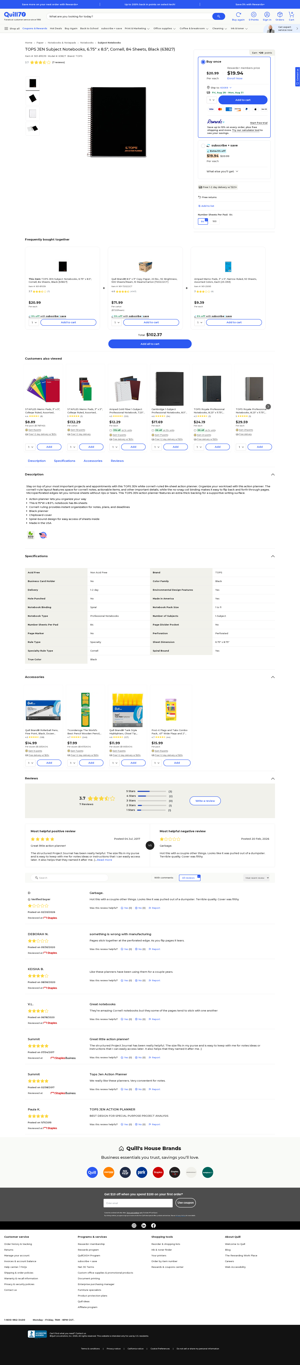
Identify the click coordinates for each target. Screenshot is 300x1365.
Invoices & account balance (20, 1261)
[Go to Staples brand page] (158, 1173)
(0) (171, 800)
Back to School (89, 28)
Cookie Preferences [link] (160, 1348)
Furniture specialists (89, 1289)
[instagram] (134, 1225)
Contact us (10, 1289)
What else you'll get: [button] (220, 171)
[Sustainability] (32, 535)
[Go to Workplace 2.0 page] (207, 1173)
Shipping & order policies (18, 1272)
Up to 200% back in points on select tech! (150, 4)
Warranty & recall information (21, 1278)
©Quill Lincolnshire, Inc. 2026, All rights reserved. (73, 1336)
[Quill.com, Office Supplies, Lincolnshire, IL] (37, 1334)
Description (37, 461)
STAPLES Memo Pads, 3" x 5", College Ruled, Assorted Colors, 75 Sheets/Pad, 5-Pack (43, 411)
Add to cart (243, 100)
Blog (228, 1249)
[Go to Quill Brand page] (92, 1173)
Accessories (93, 461)
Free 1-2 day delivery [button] (81, 434)
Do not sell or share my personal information (198, 1348)
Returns (8, 1249)
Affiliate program (87, 1307)
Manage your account (17, 1255)
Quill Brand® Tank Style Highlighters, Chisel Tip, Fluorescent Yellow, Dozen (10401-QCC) (125, 732)
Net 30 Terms (86, 1267)
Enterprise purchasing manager (96, 1284)
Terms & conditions (90, 1348)
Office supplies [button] (162, 28)
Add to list (207, 205)
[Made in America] (44, 535)
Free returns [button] (209, 197)
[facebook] (153, 1225)
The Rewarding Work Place (241, 1255)
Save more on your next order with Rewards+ (50, 4)
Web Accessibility (235, 1267)
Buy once (213, 61)
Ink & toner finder (161, 1249)
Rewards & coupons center (167, 1267)
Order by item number (164, 1261)
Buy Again (71, 28)
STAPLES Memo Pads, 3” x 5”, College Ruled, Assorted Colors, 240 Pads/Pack (85, 411)
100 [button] (214, 221)
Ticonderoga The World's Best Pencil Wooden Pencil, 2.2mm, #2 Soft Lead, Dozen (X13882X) (84, 732)
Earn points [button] (262, 52)
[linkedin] (144, 1225)
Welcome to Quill (235, 1244)
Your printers (158, 1255)
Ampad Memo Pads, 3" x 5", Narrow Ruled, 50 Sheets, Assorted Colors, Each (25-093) (225, 280)
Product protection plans (92, 1295)
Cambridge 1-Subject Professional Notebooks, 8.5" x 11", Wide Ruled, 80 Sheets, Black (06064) (170, 411)
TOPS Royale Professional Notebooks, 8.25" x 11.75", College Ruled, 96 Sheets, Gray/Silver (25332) (251, 411)
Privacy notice (113, 1348)
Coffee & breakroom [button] (192, 28)
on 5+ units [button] (127, 430)
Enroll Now (234, 78)
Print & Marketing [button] (135, 28)
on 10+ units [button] (168, 430)
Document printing (89, 1278)
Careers (229, 1261)
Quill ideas (84, 1301)
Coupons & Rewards (34, 28)
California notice (135, 1348)
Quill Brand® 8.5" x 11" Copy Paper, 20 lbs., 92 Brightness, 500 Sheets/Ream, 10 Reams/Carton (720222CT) (144, 280)
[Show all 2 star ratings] (152, 805)
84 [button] (202, 221)
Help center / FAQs (15, 1267)
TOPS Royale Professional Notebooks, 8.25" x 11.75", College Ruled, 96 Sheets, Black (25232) (209, 411)
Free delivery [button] (245, 434)
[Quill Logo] (15, 14)
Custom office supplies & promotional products (105, 1272)
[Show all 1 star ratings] (151, 810)
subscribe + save (111, 28)
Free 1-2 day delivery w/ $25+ (220, 187)
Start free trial (259, 122)
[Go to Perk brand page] (142, 1173)
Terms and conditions (133, 1213)
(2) (171, 796)
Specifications (64, 461)
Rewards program (88, 1249)
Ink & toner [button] (237, 28)
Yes (126, 907)
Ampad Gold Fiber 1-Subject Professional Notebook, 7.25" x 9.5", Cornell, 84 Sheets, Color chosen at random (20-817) (127, 411)
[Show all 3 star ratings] (152, 800)
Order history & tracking (18, 1244)
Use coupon (186, 1202)
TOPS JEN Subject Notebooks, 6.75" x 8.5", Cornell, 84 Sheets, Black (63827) (60, 280)
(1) (170, 805)
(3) (170, 791)
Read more (104, 859)
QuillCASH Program (89, 1255)
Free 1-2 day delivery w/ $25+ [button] (43, 434)
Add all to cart (150, 344)
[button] (218, 16)
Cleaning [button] (217, 28)
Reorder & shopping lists (165, 1244)
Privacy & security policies (19, 1284)
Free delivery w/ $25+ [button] (123, 439)
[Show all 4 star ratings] (152, 796)
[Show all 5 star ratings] (151, 791)
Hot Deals (56, 28)
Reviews (117, 461)
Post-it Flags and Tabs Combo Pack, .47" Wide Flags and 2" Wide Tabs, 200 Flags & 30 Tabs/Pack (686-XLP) (170, 732)
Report (156, 907)
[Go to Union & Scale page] (191, 1173)
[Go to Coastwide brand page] (109, 1173)
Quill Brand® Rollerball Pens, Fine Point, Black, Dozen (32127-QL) (41, 732)
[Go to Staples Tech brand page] (174, 1173)
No (140, 907)
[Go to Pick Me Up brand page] (125, 1173)
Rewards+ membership (91, 1244)
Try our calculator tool (246, 130)
